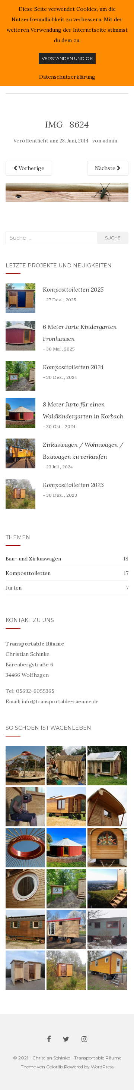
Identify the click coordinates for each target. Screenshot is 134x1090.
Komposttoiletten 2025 (73, 289)
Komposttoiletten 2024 (73, 367)
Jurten (14, 587)
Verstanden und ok (67, 58)
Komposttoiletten (28, 573)
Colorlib (54, 1066)
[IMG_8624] (67, 191)
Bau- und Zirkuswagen (33, 558)
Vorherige (30, 168)
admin (110, 141)
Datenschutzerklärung (67, 76)
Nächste (106, 168)
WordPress (102, 1066)
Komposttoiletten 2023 (73, 485)
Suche (113, 238)
